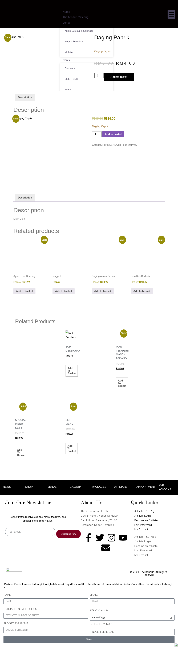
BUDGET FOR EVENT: (16, 623)
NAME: (7, 595)
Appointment (145, 486)
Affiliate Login (142, 515)
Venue (51, 486)
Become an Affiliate (146, 520)
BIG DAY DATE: (99, 609)
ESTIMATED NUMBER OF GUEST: (22, 609)
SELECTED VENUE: (101, 624)
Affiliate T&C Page (145, 511)
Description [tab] (25, 97)
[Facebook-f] (88, 537)
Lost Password (143, 525)
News (7, 486)
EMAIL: (94, 595)
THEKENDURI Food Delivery (120, 144)
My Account (141, 529)
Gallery (76, 486)
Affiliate (120, 486)
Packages (99, 486)
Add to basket (119, 76)
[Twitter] (100, 537)
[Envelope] (105, 547)
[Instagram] (111, 537)
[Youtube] (123, 537)
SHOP (29, 486)
